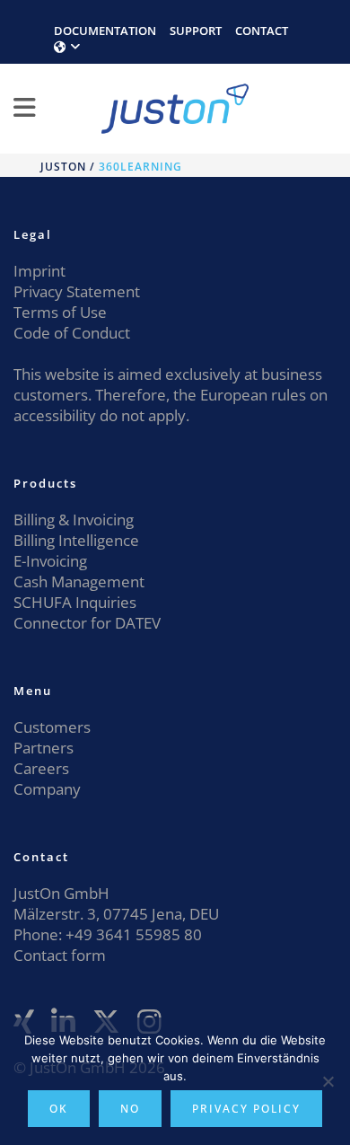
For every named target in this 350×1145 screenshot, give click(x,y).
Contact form (59, 955)
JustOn (63, 166)
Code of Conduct (71, 332)
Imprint (39, 270)
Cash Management (78, 581)
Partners (43, 747)
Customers (52, 727)
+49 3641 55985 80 (132, 934)
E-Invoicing (50, 560)
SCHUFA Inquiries (74, 602)
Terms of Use (60, 312)
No (130, 1108)
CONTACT (261, 30)
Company (47, 789)
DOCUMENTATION (105, 30)
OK (58, 1108)
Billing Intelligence (76, 540)
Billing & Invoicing (73, 519)
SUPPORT (196, 30)
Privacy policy (246, 1108)
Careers (41, 768)
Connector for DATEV (87, 622)
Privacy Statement (76, 291)
